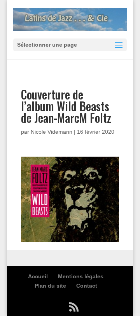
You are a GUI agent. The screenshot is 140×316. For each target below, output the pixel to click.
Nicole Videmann (51, 132)
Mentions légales (80, 276)
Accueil (38, 276)
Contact (86, 286)
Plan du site (50, 286)
